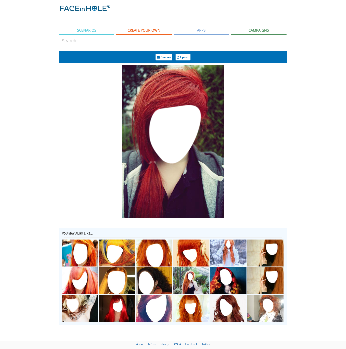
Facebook (191, 344)
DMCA (177, 344)
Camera (165, 57)
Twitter (206, 344)
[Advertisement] (214, 13)
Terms (152, 344)
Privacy (164, 344)
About (140, 344)
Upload (184, 57)
